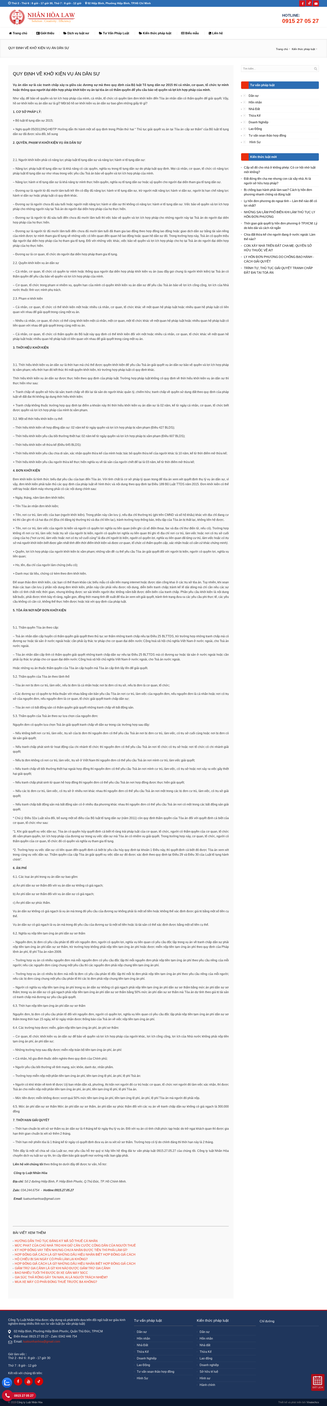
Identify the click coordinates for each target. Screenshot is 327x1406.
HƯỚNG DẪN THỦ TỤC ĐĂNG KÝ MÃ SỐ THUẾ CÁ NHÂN (56, 1241)
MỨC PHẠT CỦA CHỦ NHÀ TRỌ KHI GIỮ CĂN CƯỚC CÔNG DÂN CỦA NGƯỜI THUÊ (75, 1245)
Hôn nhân (255, 102)
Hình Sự (255, 142)
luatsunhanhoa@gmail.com (41, 1341)
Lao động (206, 1358)
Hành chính (207, 1384)
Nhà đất (205, 1345)
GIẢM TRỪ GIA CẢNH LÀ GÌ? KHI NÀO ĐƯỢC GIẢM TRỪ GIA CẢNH (62, 1268)
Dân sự (254, 95)
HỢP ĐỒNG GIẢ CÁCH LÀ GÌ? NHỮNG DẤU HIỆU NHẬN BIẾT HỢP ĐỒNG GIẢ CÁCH (75, 1254)
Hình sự (205, 1378)
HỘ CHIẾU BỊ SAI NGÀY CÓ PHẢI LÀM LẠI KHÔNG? (51, 1259)
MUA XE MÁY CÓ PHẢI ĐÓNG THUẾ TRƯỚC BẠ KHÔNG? (56, 1281)
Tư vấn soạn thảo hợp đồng (267, 135)
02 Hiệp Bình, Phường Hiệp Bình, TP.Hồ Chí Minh (119, 3)
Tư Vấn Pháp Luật (115, 33)
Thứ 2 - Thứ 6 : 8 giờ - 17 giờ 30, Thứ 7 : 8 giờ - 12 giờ (46, 3)
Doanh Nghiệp (258, 122)
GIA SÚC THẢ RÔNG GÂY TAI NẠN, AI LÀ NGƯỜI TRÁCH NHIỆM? (61, 1277)
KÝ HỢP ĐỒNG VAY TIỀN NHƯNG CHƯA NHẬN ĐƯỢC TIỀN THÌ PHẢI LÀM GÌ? (71, 1250)
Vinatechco (313, 1402)
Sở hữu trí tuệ (209, 1371)
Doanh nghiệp (209, 1365)
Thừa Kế (255, 115)
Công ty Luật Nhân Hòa (29, 1402)
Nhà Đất (254, 109)
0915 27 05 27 (300, 21)
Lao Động (255, 128)
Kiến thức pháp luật (156, 33)
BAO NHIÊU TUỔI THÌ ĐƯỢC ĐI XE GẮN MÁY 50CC (51, 1272)
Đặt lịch (318, 1387)
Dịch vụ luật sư (78, 33)
